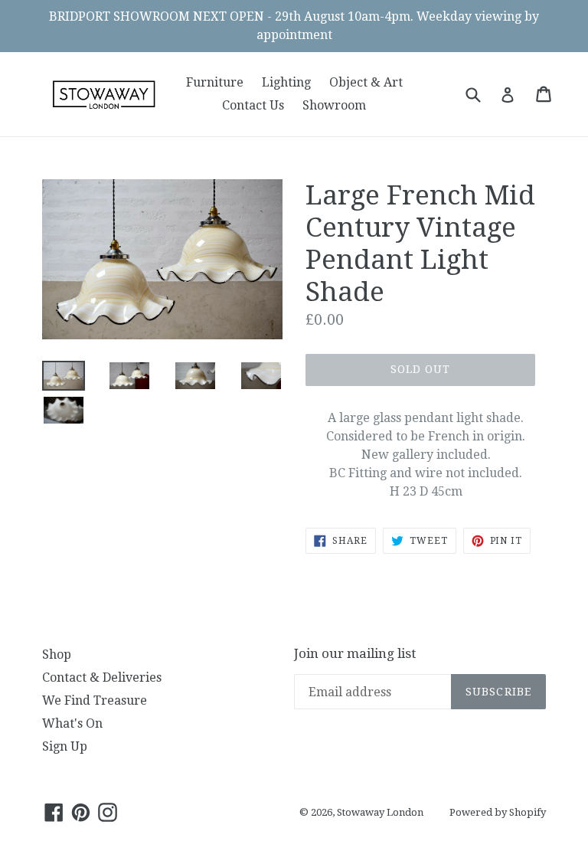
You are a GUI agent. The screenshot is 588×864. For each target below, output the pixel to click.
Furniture (214, 82)
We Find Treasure (94, 700)
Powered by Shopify (497, 812)
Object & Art (366, 82)
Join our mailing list (355, 653)
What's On (72, 723)
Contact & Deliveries (102, 677)
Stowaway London (380, 812)
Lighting (286, 82)
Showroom (334, 105)
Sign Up (64, 746)
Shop (56, 654)
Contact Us (253, 105)
